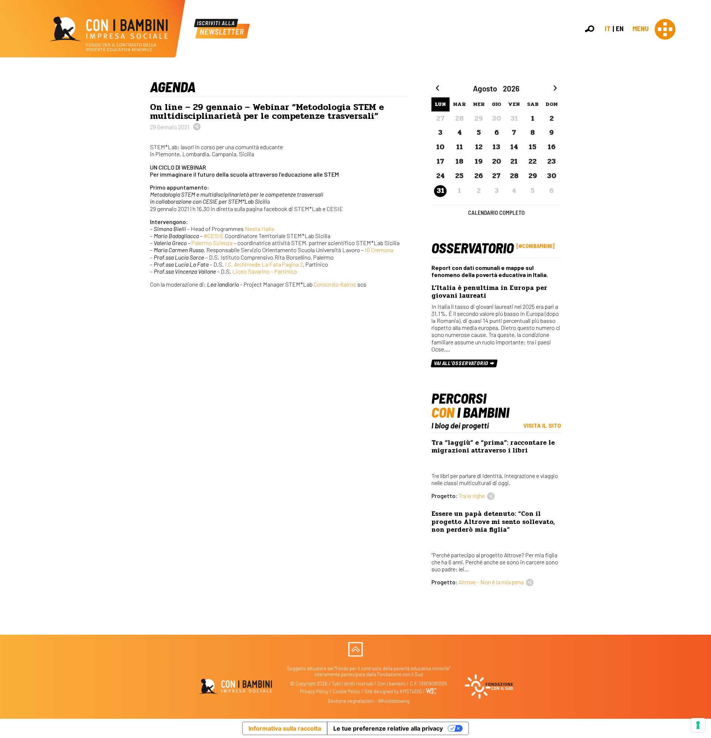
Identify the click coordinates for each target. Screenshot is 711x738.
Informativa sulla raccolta (284, 728)
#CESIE (214, 235)
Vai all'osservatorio (461, 363)
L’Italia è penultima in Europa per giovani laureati (489, 292)
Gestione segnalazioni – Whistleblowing (369, 701)
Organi (700, 111)
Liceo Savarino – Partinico (264, 271)
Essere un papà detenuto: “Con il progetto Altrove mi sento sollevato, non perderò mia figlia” (493, 521)
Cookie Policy (346, 691)
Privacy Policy (314, 691)
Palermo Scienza (212, 242)
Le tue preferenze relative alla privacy (388, 728)
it (608, 28)
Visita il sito (542, 425)
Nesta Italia (259, 228)
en (620, 28)
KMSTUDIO (411, 691)
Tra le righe (471, 495)
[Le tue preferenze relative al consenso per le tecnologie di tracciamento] (698, 725)
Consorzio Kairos (335, 284)
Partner (702, 127)
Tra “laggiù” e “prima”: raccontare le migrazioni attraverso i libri (493, 446)
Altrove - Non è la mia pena (491, 581)
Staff (699, 135)
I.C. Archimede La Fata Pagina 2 (264, 264)
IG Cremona (379, 249)
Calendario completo (496, 212)
